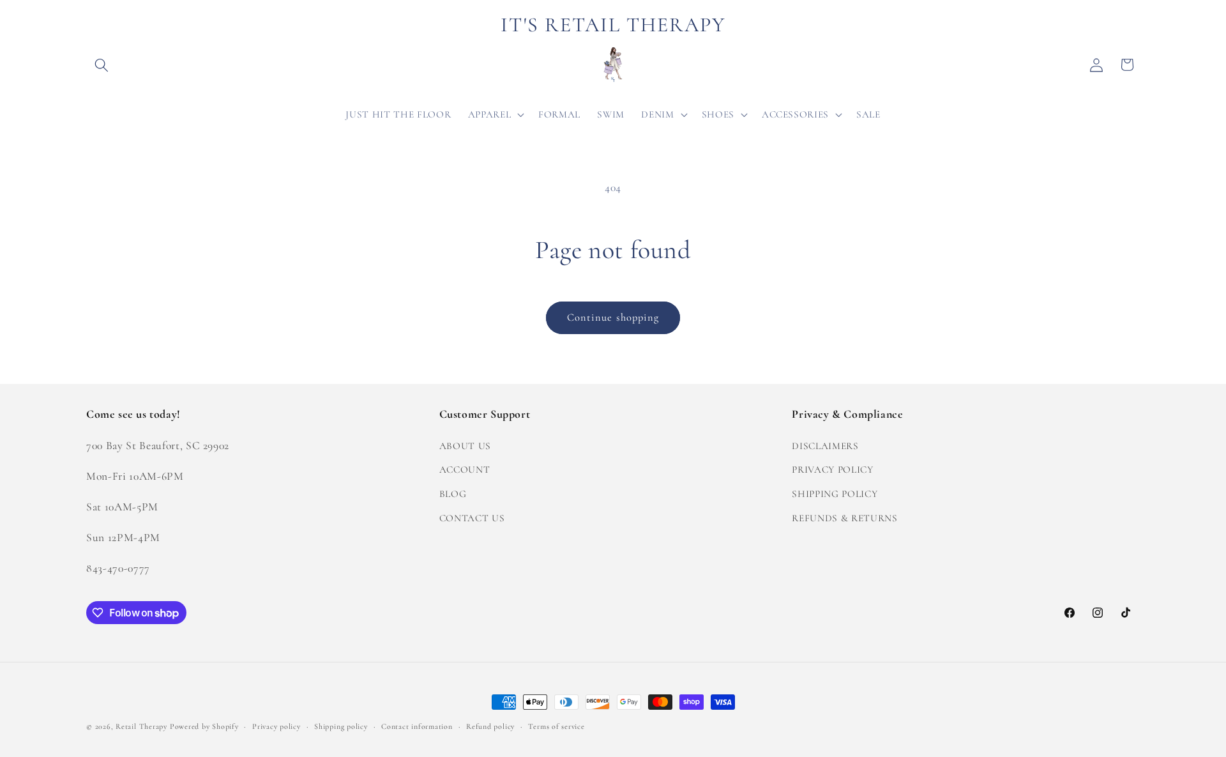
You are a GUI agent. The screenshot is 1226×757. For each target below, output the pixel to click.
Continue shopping (613, 317)
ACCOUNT (464, 469)
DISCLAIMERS (825, 445)
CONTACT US (472, 517)
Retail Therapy (141, 726)
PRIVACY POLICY (832, 469)
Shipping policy (341, 726)
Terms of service (556, 726)
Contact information (417, 726)
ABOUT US (465, 445)
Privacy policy (276, 726)
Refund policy (490, 726)
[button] (101, 64)
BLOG (453, 493)
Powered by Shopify (204, 726)
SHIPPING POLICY (834, 493)
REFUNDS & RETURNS (844, 517)
